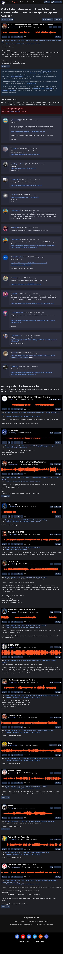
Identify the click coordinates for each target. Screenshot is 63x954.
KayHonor (15, 366)
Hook (38, 547)
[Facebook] (17, 936)
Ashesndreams (13, 27)
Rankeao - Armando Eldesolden (22, 864)
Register (17, 111)
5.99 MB (23, 758)
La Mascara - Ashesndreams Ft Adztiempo (27, 462)
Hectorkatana (13, 534)
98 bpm (7, 625)
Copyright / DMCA (43, 921)
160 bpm (7, 758)
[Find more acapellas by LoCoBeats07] (9, 849)
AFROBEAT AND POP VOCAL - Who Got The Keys (29, 397)
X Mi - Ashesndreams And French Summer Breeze (30, 24)
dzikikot (14, 353)
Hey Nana (12, 504)
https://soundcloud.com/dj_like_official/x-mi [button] (23, 168)
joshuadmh (15, 179)
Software (28, 2)
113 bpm (7, 821)
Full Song (56, 40)
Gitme (10, 743)
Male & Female (43, 40)
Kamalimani (12, 773)
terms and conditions (36, 73)
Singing (50, 40)
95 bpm (7, 786)
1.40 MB (23, 880)
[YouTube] (23, 936)
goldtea (11, 647)
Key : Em (50, 758)
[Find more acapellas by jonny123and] (9, 692)
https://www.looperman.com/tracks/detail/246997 (25, 154)
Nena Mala (13, 430)
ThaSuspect (12, 506)
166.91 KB (24, 821)
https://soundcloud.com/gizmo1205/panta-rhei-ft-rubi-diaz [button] (28, 132)
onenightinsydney (17, 257)
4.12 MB (23, 852)
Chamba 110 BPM (16, 532)
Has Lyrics (29, 40)
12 (60, 745)
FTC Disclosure (48, 925)
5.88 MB (23, 40)
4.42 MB (23, 731)
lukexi (11, 399)
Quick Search (47, 19)
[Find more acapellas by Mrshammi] (9, 727)
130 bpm (7, 412)
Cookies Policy (38, 925)
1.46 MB (23, 520)
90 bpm (7, 40)
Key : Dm (56, 695)
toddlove (14, 293)
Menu (7, 19)
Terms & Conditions (16, 925)
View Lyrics (6, 66)
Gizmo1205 (15, 120)
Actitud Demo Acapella (18, 837)
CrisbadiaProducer (17, 312)
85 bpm (7, 446)
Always (11, 808)
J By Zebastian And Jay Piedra (21, 680)
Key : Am (55, 446)
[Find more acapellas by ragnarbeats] (9, 755)
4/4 (19, 40)
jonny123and (13, 682)
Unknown (44, 577)
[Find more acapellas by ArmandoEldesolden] (9, 877)
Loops (8, 2)
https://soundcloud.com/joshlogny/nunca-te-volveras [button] (26, 185)
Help (39, 2)
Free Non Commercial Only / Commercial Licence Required (23, 44)
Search (58, 19)
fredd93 (14, 195)
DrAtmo (14, 148)
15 (60, 27)
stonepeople (16, 210)
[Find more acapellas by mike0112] (9, 574)
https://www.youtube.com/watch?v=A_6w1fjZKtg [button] (25, 197)
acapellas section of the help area (42, 88)
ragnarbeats (13, 745)
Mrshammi (12, 717)
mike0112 (12, 564)
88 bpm (7, 880)
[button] (60, 2)
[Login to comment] (18, 37)
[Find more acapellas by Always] (9, 818)
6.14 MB (23, 786)
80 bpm (7, 577)
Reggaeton (14, 40)
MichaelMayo (13, 612)
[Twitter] (35, 936)
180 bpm (7, 660)
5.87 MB (23, 412)
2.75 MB (23, 446)
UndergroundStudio (18, 164)
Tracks (22, 2)
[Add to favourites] (15, 36)
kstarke (14, 278)
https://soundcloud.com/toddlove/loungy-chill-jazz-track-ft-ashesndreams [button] (32, 303)
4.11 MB (23, 660)
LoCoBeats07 (13, 839)
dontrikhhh (15, 228)
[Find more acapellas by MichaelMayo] (9, 622)
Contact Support (31, 921)
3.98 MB (23, 625)
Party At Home (14, 715)
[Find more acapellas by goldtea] (9, 657)
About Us (21, 921)
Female (29, 852)
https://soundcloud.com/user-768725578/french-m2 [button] (26, 284)
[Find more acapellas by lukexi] (9, 409)
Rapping (34, 547)
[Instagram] (46, 936)
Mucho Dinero (14, 770)
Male (37, 412)
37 (60, 399)
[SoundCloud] (40, 936)
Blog (34, 2)
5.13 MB (23, 477)
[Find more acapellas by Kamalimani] (9, 783)
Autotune (35, 40)
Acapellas (15, 2)
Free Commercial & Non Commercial (16, 448)
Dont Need (13, 561)
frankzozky (12, 433)
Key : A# (4, 479)
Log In (11, 111)
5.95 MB (23, 577)
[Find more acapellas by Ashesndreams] (9, 37)
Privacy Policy (28, 925)
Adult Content (31, 412)
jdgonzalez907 (16, 335)
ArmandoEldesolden (15, 867)
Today (10, 805)
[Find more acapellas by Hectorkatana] (9, 544)
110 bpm (7, 547)
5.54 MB (23, 695)
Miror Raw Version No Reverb (21, 609)
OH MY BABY (14, 645)
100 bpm (7, 520)
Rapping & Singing (44, 412)
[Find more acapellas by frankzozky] (9, 442)
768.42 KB (24, 547)
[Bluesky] (29, 936)
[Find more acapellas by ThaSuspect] (9, 516)
